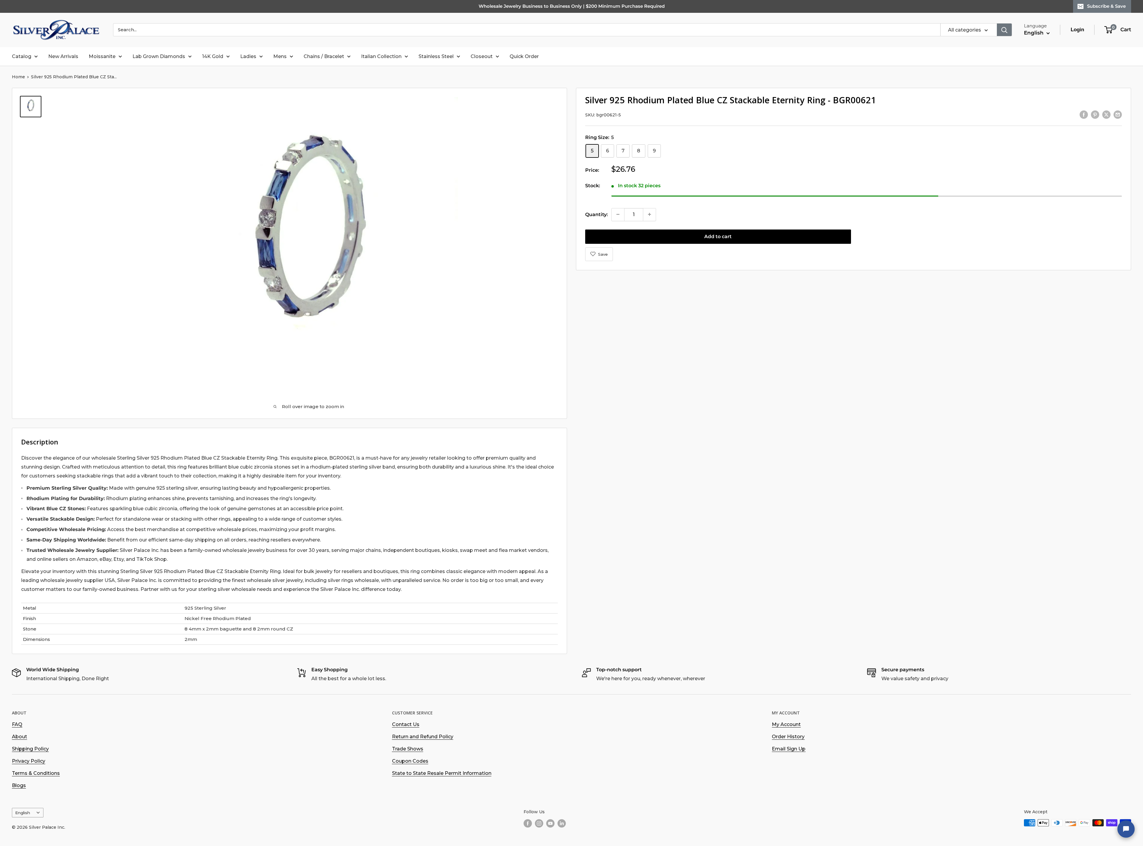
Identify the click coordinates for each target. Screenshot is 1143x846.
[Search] (1004, 30)
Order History (788, 736)
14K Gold (212, 56)
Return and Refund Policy (422, 736)
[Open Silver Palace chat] (1126, 829)
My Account (786, 724)
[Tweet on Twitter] (1106, 114)
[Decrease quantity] (618, 214)
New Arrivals (63, 56)
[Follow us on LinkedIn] (562, 823)
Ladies (248, 56)
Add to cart (718, 236)
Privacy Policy (28, 761)
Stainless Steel (436, 56)
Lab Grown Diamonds (158, 56)
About (19, 736)
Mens (280, 56)
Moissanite (102, 56)
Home (18, 76)
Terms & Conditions (36, 773)
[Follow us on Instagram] (539, 823)
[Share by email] (1118, 114)
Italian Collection (381, 56)
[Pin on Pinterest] (1095, 114)
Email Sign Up (788, 749)
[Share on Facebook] (1084, 114)
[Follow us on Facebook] (528, 823)
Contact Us (405, 724)
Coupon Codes (410, 761)
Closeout (482, 56)
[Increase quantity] (649, 214)
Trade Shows (407, 749)
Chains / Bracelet (324, 56)
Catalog (21, 56)
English (22, 812)
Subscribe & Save (1106, 6)
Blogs (19, 785)
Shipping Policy (30, 749)
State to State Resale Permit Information (441, 773)
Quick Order (524, 56)
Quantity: (596, 214)
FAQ (17, 724)
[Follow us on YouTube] (550, 823)
